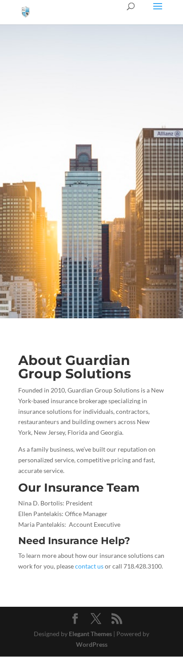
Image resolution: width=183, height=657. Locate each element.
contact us (89, 566)
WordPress (91, 644)
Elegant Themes (90, 633)
